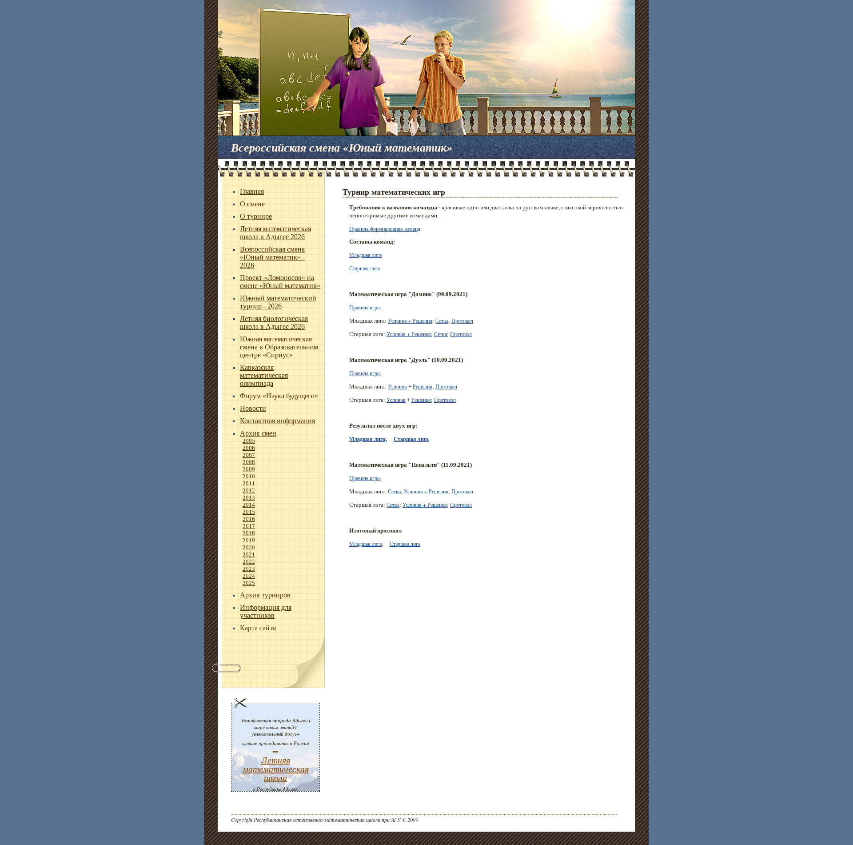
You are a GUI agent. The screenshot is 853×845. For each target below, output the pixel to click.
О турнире (256, 216)
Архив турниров (265, 595)
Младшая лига (365, 254)
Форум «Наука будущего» (279, 396)
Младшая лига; (368, 439)
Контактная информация (277, 421)
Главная (252, 191)
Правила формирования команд (384, 228)
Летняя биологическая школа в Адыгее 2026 (274, 322)
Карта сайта (258, 628)
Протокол (462, 320)
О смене (252, 204)
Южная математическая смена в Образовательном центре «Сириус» (279, 347)
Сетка (441, 320)
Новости (253, 408)
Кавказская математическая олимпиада (264, 375)
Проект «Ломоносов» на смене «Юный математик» (280, 281)
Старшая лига (364, 268)
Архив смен (258, 433)
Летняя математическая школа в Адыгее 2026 (275, 232)
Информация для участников (265, 611)
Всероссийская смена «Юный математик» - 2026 (272, 257)
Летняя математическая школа (276, 768)
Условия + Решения (410, 320)
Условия (397, 386)
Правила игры (365, 307)
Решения (422, 386)
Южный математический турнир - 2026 (278, 302)
